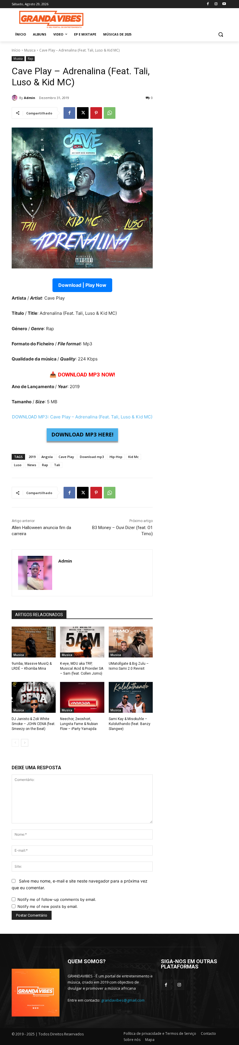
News (31, 465)
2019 (32, 457)
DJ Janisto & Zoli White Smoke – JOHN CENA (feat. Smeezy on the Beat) (33, 724)
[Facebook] (208, 4)
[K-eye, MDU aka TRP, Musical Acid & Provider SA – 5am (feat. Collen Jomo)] (82, 642)
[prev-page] (15, 743)
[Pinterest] (96, 113)
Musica (30, 50)
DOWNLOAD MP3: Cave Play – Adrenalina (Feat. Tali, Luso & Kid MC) (82, 417)
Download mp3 (92, 457)
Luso (18, 465)
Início (16, 50)
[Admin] (15, 98)
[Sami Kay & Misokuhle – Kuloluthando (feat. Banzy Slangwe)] (131, 697)
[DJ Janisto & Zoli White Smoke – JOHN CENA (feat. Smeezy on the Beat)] (34, 697)
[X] (83, 113)
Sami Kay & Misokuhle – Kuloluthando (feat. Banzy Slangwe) (129, 724)
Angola (47, 457)
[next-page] (24, 743)
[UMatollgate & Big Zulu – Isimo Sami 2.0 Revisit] (131, 642)
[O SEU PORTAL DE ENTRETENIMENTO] (51, 19)
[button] (220, 34)
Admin (29, 98)
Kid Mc (133, 457)
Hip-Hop (116, 457)
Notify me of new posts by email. (47, 906)
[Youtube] (224, 4)
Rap (30, 58)
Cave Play (66, 457)
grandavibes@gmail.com (123, 1000)
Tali (57, 465)
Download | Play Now (82, 285)
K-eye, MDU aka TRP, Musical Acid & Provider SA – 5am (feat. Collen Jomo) (81, 669)
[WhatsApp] (109, 113)
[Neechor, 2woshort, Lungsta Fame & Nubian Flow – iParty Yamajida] (82, 697)
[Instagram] (215, 4)
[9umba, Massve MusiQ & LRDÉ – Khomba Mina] (34, 642)
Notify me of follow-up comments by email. (56, 899)
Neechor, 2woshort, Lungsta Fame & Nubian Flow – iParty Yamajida (79, 724)
